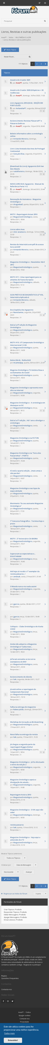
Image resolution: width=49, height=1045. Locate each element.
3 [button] (41, 64)
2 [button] (36, 64)
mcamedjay (18, 362)
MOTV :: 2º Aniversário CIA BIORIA (24, 538)
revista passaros (17, 825)
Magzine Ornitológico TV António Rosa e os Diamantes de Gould (27, 371)
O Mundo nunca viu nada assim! (23, 586)
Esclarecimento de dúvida (21, 677)
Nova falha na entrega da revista (24, 734)
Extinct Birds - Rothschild (20, 360)
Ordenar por (16, 865)
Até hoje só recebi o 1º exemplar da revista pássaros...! (24, 572)
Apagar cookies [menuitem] (24, 1015)
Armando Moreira (20, 139)
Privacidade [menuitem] (24, 1022)
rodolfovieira (18, 171)
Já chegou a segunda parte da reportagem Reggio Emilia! (22, 745)
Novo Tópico (11, 50)
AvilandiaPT (21, 108)
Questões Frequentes (10, 978)
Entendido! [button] (13, 1040)
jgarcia (16, 604)
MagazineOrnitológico (22, 217)
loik (14, 679)
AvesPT (19, 83)
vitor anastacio (19, 232)
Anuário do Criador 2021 (20, 80)
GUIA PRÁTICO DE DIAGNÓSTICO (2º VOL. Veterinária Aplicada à (27, 296)
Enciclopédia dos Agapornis (21, 310)
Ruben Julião (18, 709)
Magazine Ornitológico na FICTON (24, 438)
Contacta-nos (6, 989)
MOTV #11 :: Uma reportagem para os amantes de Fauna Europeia (25, 278)
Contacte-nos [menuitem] (25, 1019)
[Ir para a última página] (45, 82)
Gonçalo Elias (18, 154)
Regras (4, 976)
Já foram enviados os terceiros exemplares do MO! (22, 660)
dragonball (18, 204)
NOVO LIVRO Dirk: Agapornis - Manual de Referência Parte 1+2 (27, 185)
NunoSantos (18, 312)
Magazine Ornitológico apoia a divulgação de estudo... (23, 780)
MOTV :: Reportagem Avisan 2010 (23, 214)
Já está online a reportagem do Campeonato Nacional (23, 690)
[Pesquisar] (45, 21)
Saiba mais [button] (9, 1033)
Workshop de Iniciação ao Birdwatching (26, 722)
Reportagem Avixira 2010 (20, 794)
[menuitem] (45, 3)
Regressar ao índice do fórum (15, 893)
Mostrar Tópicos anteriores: (11, 856)
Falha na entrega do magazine (23, 707)
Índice (28, 1012)
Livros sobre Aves (17, 229)
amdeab (16, 576)
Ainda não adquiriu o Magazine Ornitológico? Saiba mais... (23, 645)
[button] (45, 64)
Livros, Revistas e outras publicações (23, 32)
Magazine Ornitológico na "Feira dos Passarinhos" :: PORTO (25, 454)
